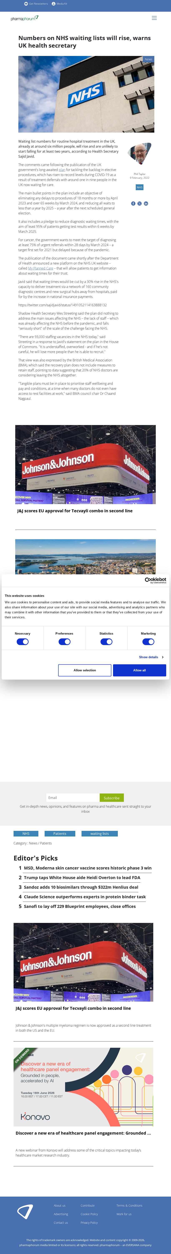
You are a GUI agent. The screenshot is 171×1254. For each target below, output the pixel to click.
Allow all (139, 670)
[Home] (26, 18)
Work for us (124, 1214)
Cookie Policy (89, 1214)
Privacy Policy (89, 1223)
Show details (148, 657)
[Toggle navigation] (155, 18)
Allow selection (85, 670)
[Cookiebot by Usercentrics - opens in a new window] (148, 580)
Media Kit (62, 3)
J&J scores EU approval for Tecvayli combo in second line (75, 510)
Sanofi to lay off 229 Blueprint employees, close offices (80, 906)
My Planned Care (40, 268)
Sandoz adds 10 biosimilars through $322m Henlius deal (81, 887)
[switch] (64, 641)
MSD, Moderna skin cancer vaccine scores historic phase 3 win (88, 868)
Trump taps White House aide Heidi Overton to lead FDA (82, 877)
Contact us (61, 1223)
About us (59, 1205)
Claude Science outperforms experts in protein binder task (85, 897)
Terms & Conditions (129, 1205)
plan (62, 169)
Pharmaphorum (25, 1211)
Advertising (61, 1214)
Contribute (88, 1205)
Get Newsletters (38, 3)
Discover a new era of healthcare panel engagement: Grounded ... (83, 1133)
